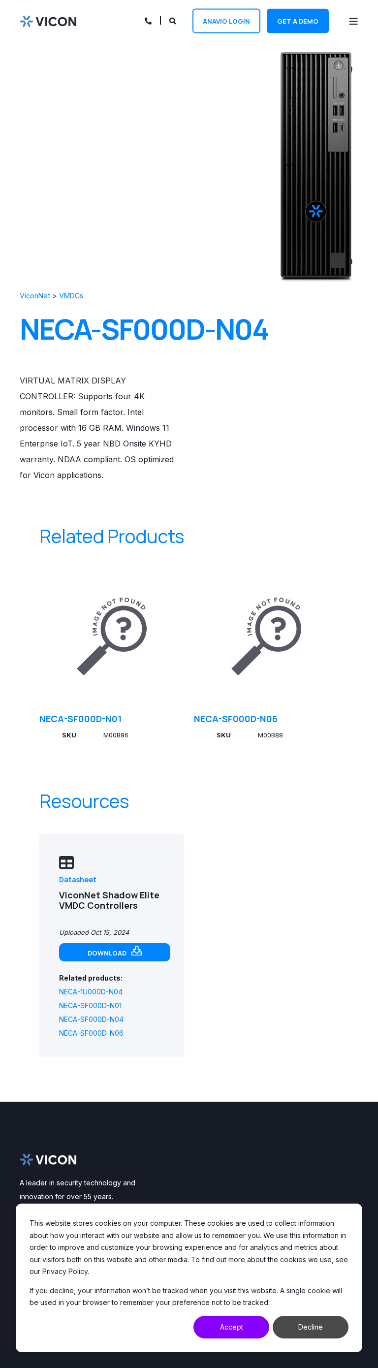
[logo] (48, 1159)
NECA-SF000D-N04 (91, 1019)
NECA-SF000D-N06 (236, 719)
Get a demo (297, 20)
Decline (310, 1327)
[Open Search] (173, 20)
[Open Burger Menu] (353, 21)
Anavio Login (226, 20)
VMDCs (71, 295)
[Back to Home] (48, 20)
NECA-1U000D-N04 (91, 991)
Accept (231, 1327)
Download (107, 953)
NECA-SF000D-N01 (80, 719)
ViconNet (35, 295)
